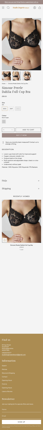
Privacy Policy (32, 426)
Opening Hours (7, 380)
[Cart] (39, 7)
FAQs (4, 181)
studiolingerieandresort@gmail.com (14, 354)
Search (4, 366)
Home (3, 83)
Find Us (4, 384)
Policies (4, 369)
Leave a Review (7, 391)
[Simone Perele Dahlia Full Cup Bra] (21, 221)
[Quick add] (5, 240)
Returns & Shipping (8, 373)
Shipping (6, 188)
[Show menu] (3, 7)
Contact (4, 377)
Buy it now (21, 135)
